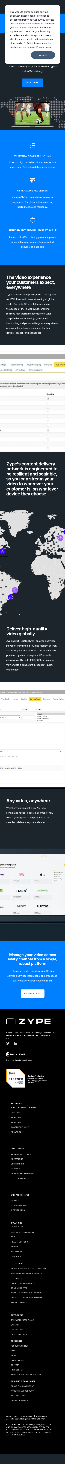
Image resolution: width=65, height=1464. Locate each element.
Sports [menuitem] (14, 1245)
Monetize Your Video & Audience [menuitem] (27, 1291)
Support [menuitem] (15, 1363)
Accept (43, 55)
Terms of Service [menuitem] (19, 1399)
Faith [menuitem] (13, 1235)
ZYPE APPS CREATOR (20, 1193)
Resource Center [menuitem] (19, 1344)
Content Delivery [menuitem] (20, 1125)
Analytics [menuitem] (16, 1130)
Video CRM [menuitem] (16, 1121)
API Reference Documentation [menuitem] (26, 1373)
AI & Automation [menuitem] (19, 1301)
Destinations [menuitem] (17, 1162)
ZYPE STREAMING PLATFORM (23, 1106)
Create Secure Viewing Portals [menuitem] (26, 1296)
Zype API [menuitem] (15, 1323)
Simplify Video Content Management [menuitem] (29, 1267)
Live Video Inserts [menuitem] (20, 1177)
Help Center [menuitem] (17, 1368)
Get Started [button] (32, 81)
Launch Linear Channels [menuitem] (23, 1281)
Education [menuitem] (16, 1255)
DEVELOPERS (17, 1313)
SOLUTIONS (16, 1221)
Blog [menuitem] (13, 1349)
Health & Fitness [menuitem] (19, 1240)
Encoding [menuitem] (16, 1111)
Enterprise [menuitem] (16, 1250)
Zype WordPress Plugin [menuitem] (22, 1318)
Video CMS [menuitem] (16, 1116)
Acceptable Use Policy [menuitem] (22, 1389)
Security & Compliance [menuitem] (22, 1384)
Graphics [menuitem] (15, 1167)
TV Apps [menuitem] (15, 1199)
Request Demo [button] (32, 992)
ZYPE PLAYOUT (17, 1147)
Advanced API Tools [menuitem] (21, 1152)
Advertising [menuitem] (17, 1157)
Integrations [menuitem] (17, 1359)
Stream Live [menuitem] (17, 1277)
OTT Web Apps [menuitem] (18, 1208)
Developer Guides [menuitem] (20, 1333)
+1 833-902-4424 (38, 1417)
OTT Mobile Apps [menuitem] (19, 1204)
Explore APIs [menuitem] (17, 1328)
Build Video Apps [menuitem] (19, 1286)
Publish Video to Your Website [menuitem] (26, 1272)
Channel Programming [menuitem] (22, 1172)
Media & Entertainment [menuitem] (22, 1231)
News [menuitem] (13, 1354)
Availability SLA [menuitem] (19, 1394)
